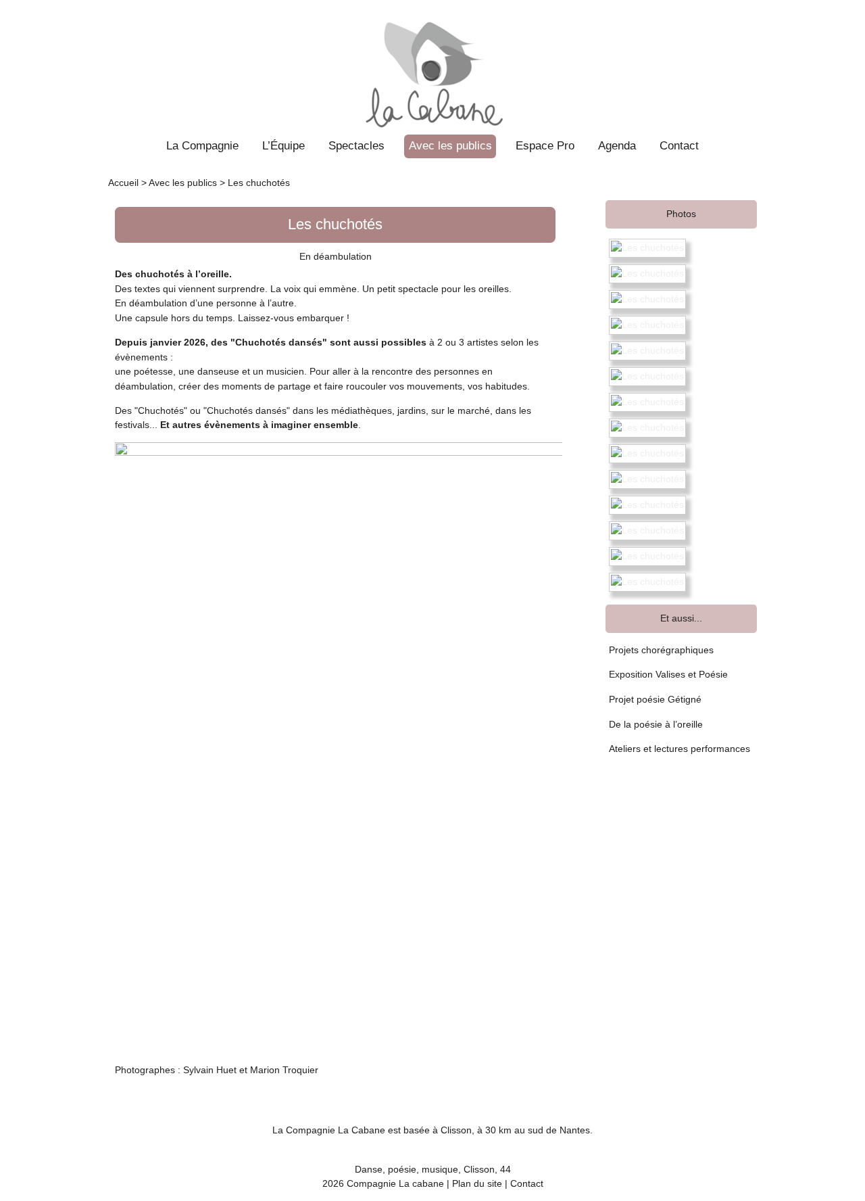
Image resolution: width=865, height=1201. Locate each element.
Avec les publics (450, 145)
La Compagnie (202, 145)
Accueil (123, 182)
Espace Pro (545, 145)
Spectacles (356, 145)
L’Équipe (283, 145)
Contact (679, 145)
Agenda (617, 145)
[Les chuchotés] (647, 248)
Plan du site (477, 1183)
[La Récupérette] (433, 65)
